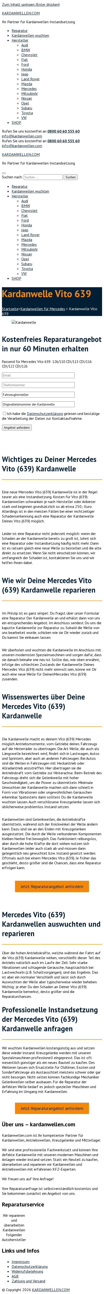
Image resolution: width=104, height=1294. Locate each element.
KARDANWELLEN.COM (21, 13)
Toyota (27, 112)
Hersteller (20, 40)
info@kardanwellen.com (22, 136)
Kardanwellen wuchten (30, 35)
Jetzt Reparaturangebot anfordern (52, 886)
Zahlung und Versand (28, 1281)
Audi (24, 45)
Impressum (21, 1261)
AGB (15, 1276)
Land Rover (30, 78)
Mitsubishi (29, 93)
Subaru (26, 107)
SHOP (16, 122)
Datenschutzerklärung (45, 413)
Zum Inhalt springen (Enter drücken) (31, 4)
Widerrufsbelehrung (27, 1271)
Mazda (26, 83)
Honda (26, 69)
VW (24, 117)
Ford (25, 64)
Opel (25, 103)
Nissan (26, 98)
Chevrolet (29, 54)
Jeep (24, 74)
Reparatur (20, 30)
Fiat (24, 59)
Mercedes (29, 88)
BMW (25, 49)
